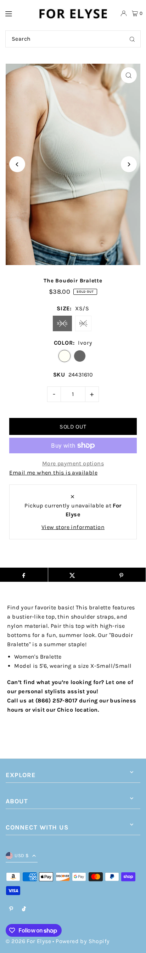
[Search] (132, 38)
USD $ (22, 855)
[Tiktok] (24, 909)
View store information (73, 527)
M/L (83, 323)
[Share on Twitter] (72, 575)
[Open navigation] (17, 13)
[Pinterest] (11, 909)
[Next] (129, 164)
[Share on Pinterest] (121, 575)
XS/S (62, 323)
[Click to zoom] (129, 75)
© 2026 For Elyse (28, 941)
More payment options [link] (73, 463)
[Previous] (17, 164)
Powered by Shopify (83, 941)
